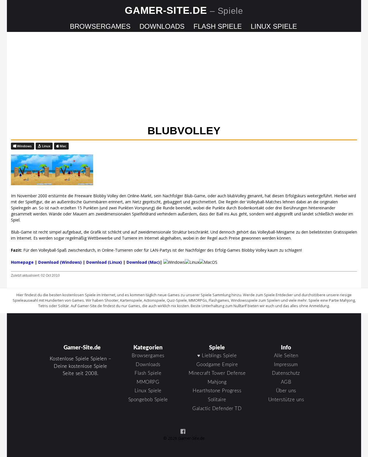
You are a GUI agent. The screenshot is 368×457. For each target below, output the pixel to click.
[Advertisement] (184, 79)
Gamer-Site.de (184, 10)
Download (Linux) (104, 262)
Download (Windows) (60, 262)
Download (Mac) (143, 262)
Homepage (22, 262)
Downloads (162, 26)
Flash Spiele (217, 26)
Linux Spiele (274, 26)
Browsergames (100, 26)
